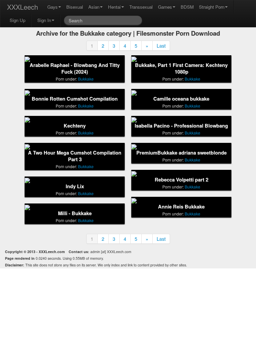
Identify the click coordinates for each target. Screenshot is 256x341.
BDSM (187, 7)
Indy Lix (75, 186)
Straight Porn (211, 7)
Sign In (44, 20)
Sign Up (17, 20)
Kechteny (75, 125)
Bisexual (74, 7)
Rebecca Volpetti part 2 (181, 179)
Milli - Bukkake (75, 213)
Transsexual (141, 7)
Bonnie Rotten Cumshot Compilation (75, 98)
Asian (93, 7)
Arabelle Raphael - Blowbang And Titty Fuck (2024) (75, 68)
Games (165, 7)
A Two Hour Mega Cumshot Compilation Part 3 (74, 156)
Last (161, 45)
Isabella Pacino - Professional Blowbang (181, 125)
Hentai (114, 7)
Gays (52, 7)
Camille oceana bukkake (181, 98)
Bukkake (86, 79)
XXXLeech (22, 7)
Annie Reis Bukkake (181, 206)
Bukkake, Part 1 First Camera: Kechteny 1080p (181, 68)
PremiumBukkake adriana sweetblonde (181, 152)
